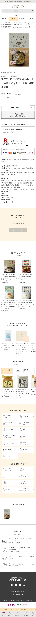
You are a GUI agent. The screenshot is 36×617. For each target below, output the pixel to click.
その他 (16, 27)
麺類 (24, 436)
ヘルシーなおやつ (9, 423)
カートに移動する (33, 604)
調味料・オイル (11, 26)
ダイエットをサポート (9, 469)
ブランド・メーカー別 (9, 27)
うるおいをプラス (25, 489)
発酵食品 (8, 449)
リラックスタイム (25, 483)
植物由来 (8, 489)
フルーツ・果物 (10, 443)
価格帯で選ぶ (8, 24)
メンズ (24, 469)
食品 (6, 23)
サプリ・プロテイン (26, 443)
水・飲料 (25, 449)
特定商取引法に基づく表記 (18, 592)
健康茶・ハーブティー (9, 416)
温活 (7, 483)
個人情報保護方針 (18, 594)
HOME (2, 23)
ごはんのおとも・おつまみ (10, 436)
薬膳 (24, 430)
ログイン (5, 610)
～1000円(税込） (15, 24)
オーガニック (26, 476)
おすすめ (18, 15)
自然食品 (25, 416)
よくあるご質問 (23, 610)
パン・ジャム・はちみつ (26, 423)
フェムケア (9, 476)
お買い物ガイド (13, 610)
